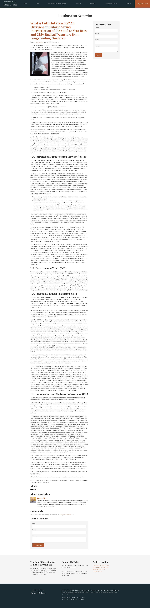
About (37, 4)
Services (78, 4)
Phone (97, 33)
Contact (128, 4)
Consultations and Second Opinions (57, 4)
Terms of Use (65, 599)
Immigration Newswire (111, 4)
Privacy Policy (73, 599)
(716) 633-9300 (143, 4)
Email (33, 529)
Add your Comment (65, 515)
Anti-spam (81, 599)
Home (25, 4)
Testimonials (92, 4)
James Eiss (39, 42)
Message (34, 536)
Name (33, 523)
